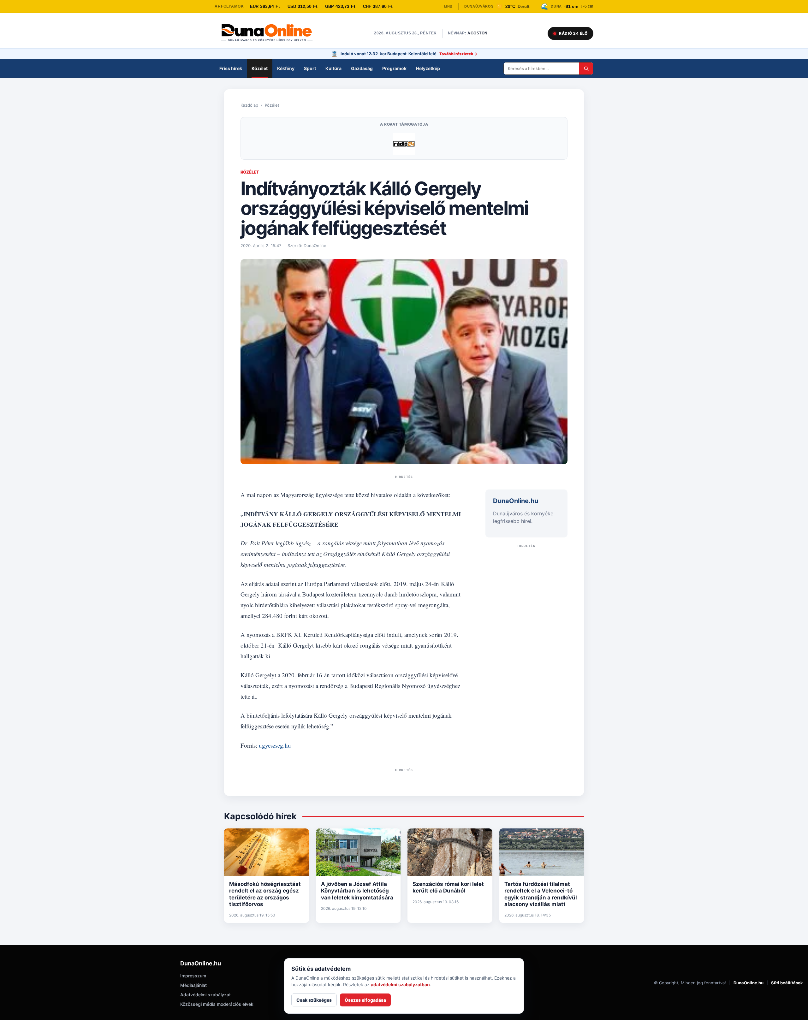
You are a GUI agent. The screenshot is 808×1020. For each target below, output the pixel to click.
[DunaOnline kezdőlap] (270, 33)
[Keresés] (586, 68)
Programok (394, 68)
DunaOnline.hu (748, 982)
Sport (310, 68)
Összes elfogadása (365, 1000)
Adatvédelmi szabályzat (205, 994)
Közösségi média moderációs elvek (216, 1004)
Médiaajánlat (193, 985)
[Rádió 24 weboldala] (404, 144)
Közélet (260, 68)
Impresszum (193, 975)
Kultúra (333, 68)
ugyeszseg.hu (275, 745)
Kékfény (285, 68)
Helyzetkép (428, 68)
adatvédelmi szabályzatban (400, 984)
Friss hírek (230, 68)
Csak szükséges (314, 1000)
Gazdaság (362, 68)
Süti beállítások (787, 982)
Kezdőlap (249, 105)
